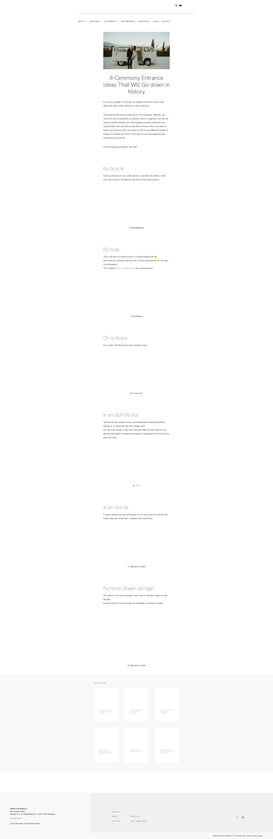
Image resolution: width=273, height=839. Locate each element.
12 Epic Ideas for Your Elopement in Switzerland (166, 711)
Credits (260, 836)
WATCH (135, 816)
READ (115, 816)
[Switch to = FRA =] (184, 21)
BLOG (155, 21)
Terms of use (251, 836)
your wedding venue (125, 268)
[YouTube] (180, 5)
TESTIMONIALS (128, 21)
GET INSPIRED (139, 821)
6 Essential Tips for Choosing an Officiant (135, 750)
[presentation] (106, 696)
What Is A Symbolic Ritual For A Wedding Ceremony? (136, 711)
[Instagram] (176, 5)
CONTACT (166, 21)
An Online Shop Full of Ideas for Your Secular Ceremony (105, 711)
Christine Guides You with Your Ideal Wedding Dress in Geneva (167, 751)
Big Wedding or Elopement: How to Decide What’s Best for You (105, 752)
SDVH (137, 485)
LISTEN (116, 821)
